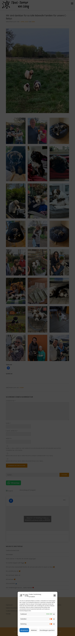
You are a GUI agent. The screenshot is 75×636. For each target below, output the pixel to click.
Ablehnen (34, 630)
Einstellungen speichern (47, 630)
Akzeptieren (24, 630)
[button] (55, 595)
